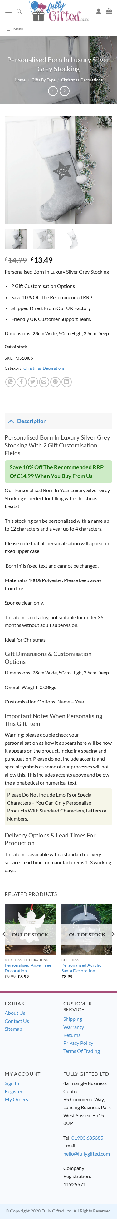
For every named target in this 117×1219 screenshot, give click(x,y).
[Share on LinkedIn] (66, 382)
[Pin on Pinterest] (55, 382)
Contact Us (17, 1021)
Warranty (73, 1027)
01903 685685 (87, 1138)
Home (20, 79)
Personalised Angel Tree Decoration (28, 968)
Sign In (12, 1083)
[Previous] (14, 170)
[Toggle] (11, 421)
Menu (18, 29)
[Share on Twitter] (33, 382)
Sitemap (13, 1029)
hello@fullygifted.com (86, 1154)
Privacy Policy (78, 1043)
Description (31, 421)
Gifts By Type (44, 79)
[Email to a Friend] (44, 382)
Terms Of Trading (81, 1051)
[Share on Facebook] (22, 382)
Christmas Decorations (81, 79)
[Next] (102, 170)
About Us (15, 1013)
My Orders (16, 1099)
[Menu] (8, 10)
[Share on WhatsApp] (10, 382)
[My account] (98, 11)
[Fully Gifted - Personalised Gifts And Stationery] (58, 10)
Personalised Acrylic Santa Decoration (81, 968)
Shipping (72, 1019)
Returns (71, 1035)
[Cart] (109, 11)
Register (13, 1091)
